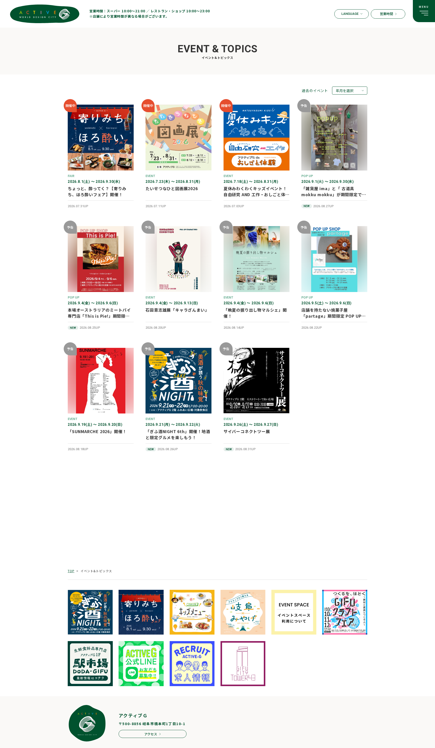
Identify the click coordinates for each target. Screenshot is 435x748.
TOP (71, 571)
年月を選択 (344, 90)
